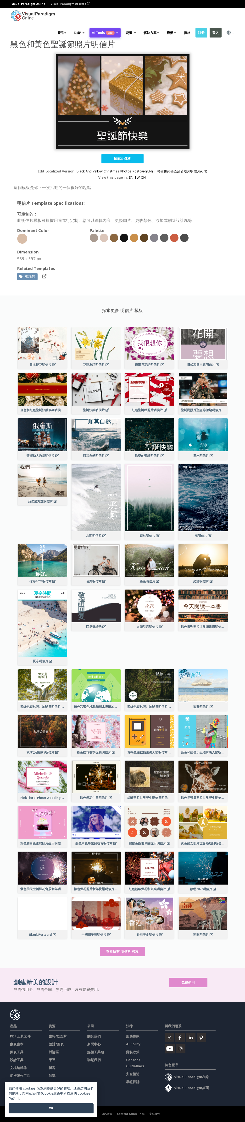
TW (137, 177)
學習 (52, 1060)
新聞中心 (94, 1044)
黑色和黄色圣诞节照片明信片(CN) (182, 171)
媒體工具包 (95, 1052)
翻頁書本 (16, 1044)
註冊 (201, 32)
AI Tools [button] (102, 32)
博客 (52, 1067)
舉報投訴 (132, 1081)
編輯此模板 (122, 158)
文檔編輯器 (18, 1067)
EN (131, 177)
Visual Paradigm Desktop (69, 3)
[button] (79, 33)
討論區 (54, 1052)
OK (51, 1108)
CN (143, 177)
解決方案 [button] (150, 32)
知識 (52, 1075)
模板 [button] (170, 32)
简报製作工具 (20, 1075)
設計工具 (16, 1060)
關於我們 (94, 1036)
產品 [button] (60, 32)
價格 (187, 32)
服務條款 (132, 1036)
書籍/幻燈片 (58, 1036)
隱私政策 (132, 1052)
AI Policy (133, 1044)
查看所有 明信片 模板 (122, 951)
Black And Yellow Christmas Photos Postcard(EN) (114, 171)
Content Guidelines (131, 1114)
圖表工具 (16, 1052)
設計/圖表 (56, 1044)
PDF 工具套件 (20, 1036)
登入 (215, 32)
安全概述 (132, 1074)
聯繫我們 (94, 1060)
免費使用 (188, 982)
